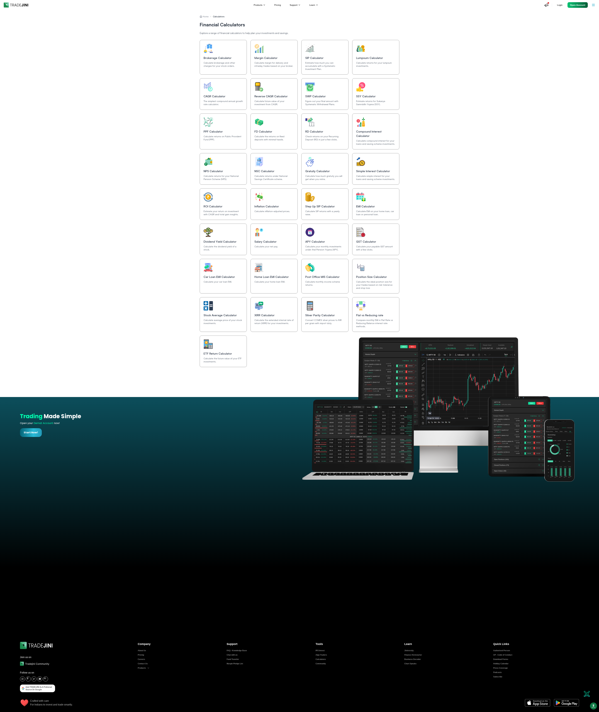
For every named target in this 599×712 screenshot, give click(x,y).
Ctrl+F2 (593, 707)
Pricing (277, 5)
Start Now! (31, 432)
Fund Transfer (233, 659)
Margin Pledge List (235, 664)
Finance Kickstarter (413, 655)
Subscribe (497, 677)
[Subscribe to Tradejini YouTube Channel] (45, 678)
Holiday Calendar (501, 664)
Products (142, 668)
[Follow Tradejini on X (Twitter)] (34, 678)
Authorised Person (501, 650)
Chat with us (232, 655)
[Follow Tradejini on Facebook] (28, 678)
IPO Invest (320, 650)
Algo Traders (321, 655)
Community (321, 664)
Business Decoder (412, 659)
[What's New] (546, 5)
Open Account (577, 5)
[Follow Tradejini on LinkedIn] (39, 678)
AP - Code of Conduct (502, 655)
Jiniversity (409, 650)
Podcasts (497, 672)
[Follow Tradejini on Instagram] (22, 678)
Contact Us (143, 664)
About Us (142, 650)
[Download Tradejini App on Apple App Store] (537, 703)
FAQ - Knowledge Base (237, 650)
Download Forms (500, 659)
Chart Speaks (410, 664)
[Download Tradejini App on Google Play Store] (566, 703)
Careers (141, 659)
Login (559, 5)
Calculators (321, 659)
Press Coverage (500, 668)
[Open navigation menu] (593, 5)
